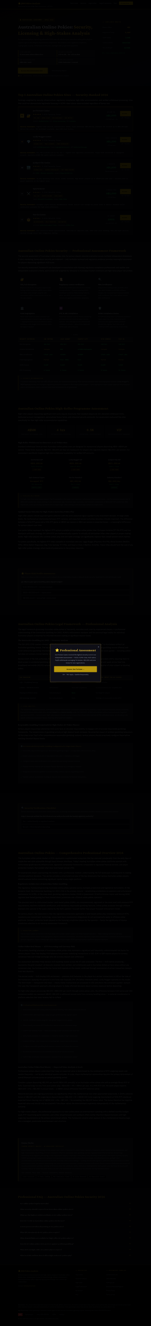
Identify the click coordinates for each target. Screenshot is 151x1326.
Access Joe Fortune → (75, 669)
